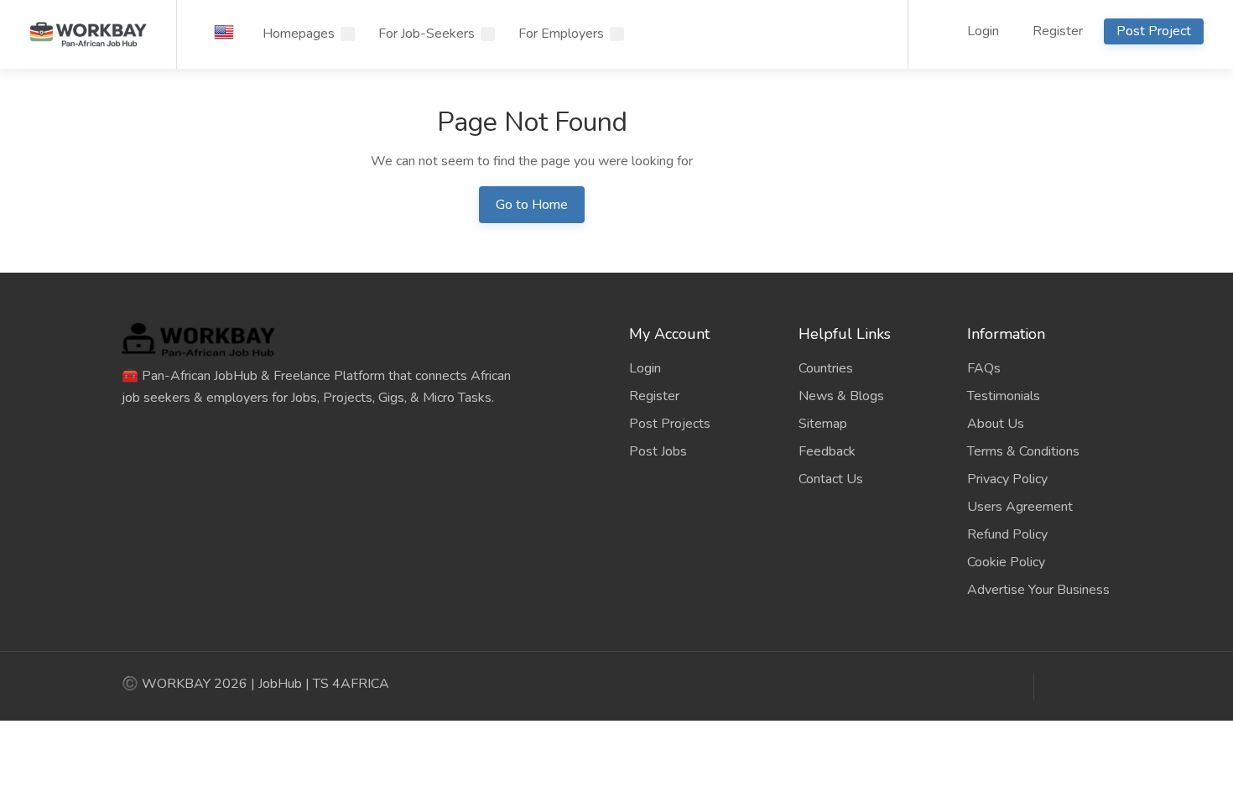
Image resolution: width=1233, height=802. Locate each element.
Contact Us (831, 479)
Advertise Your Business (1038, 590)
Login (981, 31)
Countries (826, 368)
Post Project (1153, 31)
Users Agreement (1020, 506)
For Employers (561, 33)
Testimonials (1003, 396)
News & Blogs (841, 396)
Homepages (299, 33)
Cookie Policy (1006, 562)
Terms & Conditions (1023, 451)
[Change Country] (224, 31)
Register (1058, 31)
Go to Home (532, 204)
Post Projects (669, 423)
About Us (995, 423)
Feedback (827, 451)
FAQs (984, 368)
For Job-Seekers (426, 33)
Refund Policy (1007, 534)
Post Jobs (658, 451)
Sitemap (823, 423)
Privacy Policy (1007, 479)
